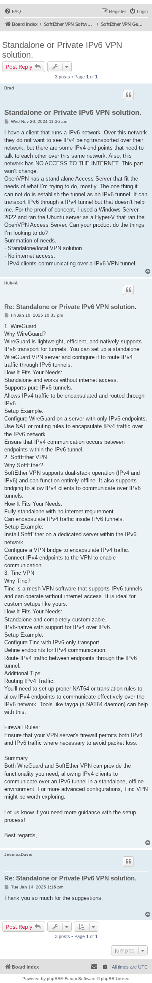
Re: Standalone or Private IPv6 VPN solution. (70, 306)
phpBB (53, 978)
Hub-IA (11, 283)
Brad (9, 88)
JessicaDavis (18, 854)
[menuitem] (12, 11)
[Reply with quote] (128, 95)
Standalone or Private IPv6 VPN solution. (62, 49)
